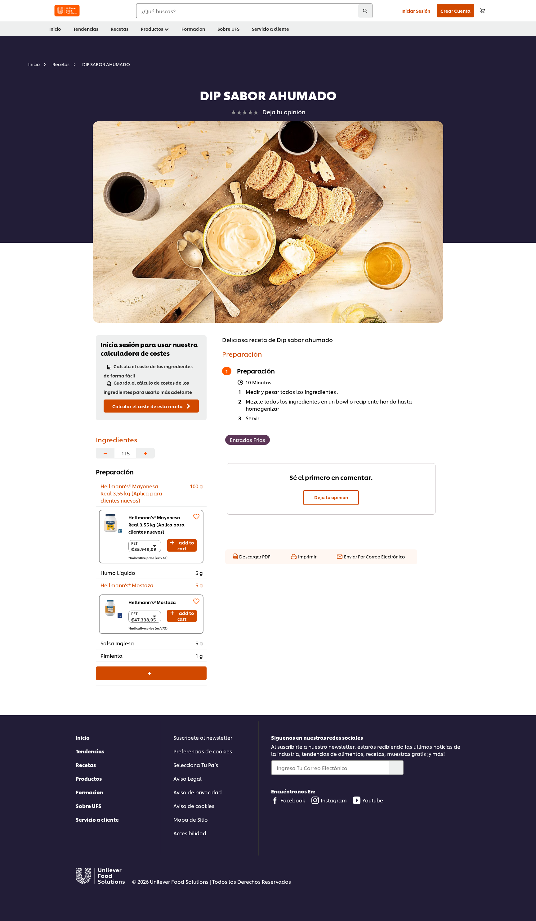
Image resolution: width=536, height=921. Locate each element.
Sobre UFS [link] (228, 29)
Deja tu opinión (331, 497)
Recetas (86, 764)
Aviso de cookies (193, 805)
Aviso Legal (187, 778)
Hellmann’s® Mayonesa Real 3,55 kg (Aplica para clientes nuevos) (156, 524)
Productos (89, 778)
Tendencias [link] (85, 29)
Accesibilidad (189, 833)
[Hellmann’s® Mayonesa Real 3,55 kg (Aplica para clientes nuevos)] (112, 523)
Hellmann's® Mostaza (152, 602)
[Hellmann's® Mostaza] (112, 608)
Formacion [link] (193, 29)
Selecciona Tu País (195, 764)
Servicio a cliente (97, 819)
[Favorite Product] (196, 516)
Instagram (334, 800)
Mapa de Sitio (190, 819)
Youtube (372, 800)
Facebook (292, 800)
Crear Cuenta (455, 11)
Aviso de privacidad (197, 792)
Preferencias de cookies (202, 751)
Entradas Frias (247, 439)
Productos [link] (152, 29)
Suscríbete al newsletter (202, 737)
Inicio (83, 737)
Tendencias (90, 751)
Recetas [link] (119, 29)
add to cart (185, 545)
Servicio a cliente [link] (270, 29)
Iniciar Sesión (415, 11)
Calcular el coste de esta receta (148, 406)
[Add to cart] (482, 11)
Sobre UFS (88, 805)
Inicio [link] (55, 29)
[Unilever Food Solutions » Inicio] (67, 10)
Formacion (89, 792)
